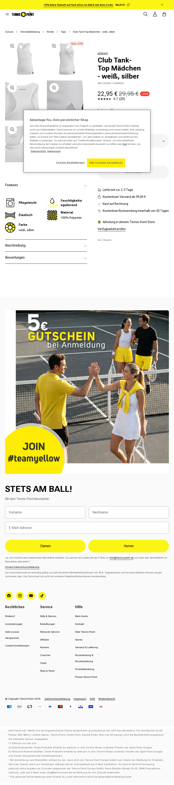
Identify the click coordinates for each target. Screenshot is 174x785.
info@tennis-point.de (121, 557)
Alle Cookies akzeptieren (106, 162)
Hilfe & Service (48, 616)
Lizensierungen (13, 624)
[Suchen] (145, 14)
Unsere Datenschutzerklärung (22, 567)
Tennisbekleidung (30, 31)
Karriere (44, 647)
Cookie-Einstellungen (17, 645)
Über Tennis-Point (85, 631)
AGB (92, 698)
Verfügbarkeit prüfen (112, 229)
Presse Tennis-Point (86, 676)
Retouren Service (49, 631)
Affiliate (44, 639)
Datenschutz (38, 151)
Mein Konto (81, 616)
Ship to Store (47, 670)
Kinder (50, 31)
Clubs (43, 663)
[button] (7, 14)
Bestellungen (47, 624)
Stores (78, 639)
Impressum (80, 698)
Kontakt (79, 624)
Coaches (45, 655)
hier (125, 144)
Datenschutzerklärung (57, 698)
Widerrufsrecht (106, 698)
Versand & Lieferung (86, 647)
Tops (63, 31)
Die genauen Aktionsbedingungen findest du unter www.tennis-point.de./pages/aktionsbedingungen (71, 776)
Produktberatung (84, 669)
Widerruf (10, 616)
